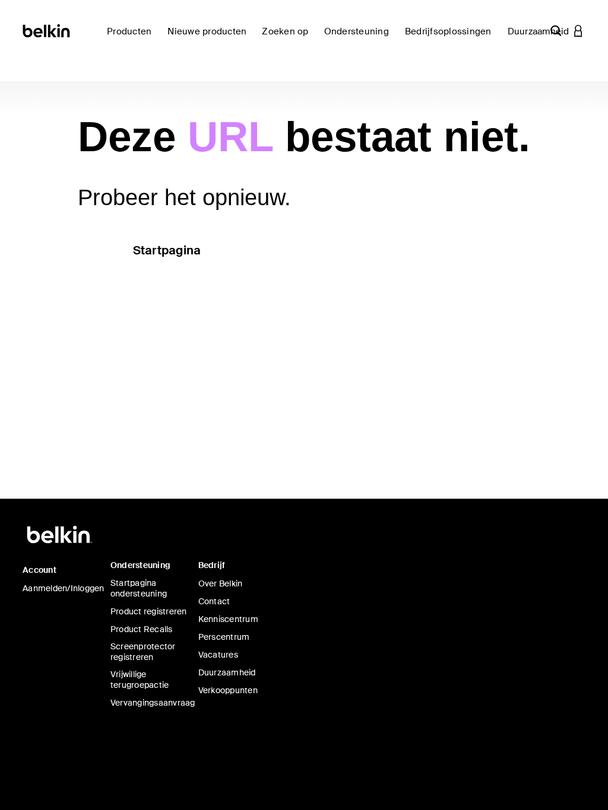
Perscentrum (224, 637)
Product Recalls (141, 629)
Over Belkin (220, 583)
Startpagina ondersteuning (138, 588)
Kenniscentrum (228, 619)
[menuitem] (210, 38)
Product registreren (148, 611)
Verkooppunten (228, 690)
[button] (555, 30)
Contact (214, 601)
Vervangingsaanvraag (152, 702)
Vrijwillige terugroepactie (139, 679)
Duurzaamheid (227, 672)
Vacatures (218, 654)
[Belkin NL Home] (47, 30)
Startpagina (167, 250)
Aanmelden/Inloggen (63, 588)
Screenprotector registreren (143, 651)
